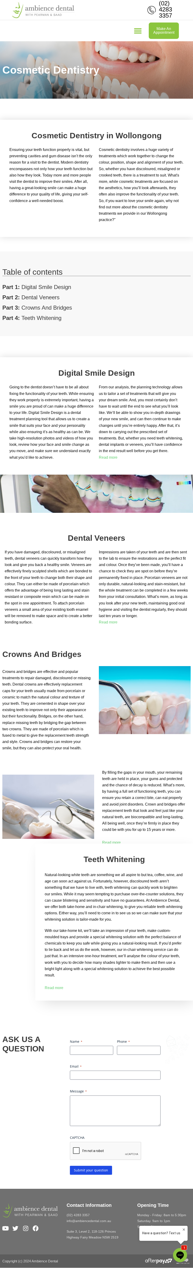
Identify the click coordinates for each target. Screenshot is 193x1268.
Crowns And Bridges (37, 307)
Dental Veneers (31, 297)
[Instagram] (25, 1228)
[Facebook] (36, 1228)
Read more (108, 457)
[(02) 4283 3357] (151, 10)
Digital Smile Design (36, 287)
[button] (138, 31)
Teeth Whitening (31, 318)
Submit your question (91, 1170)
